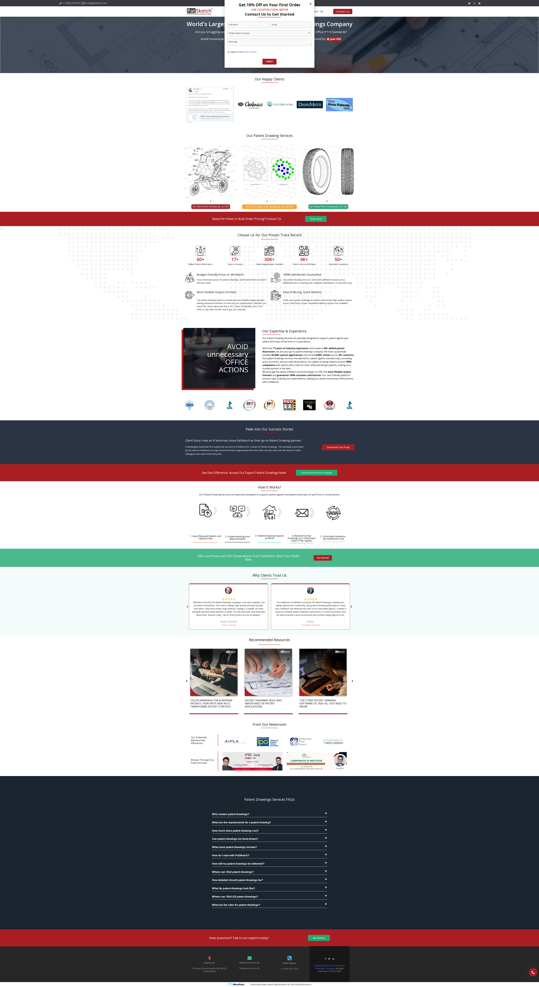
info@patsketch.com (249, 968)
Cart (321, 11)
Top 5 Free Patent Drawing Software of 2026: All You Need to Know (322, 703)
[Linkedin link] (333, 958)
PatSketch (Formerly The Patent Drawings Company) (329, 967)
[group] (205, 515)
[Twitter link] (329, 958)
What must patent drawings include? (234, 847)
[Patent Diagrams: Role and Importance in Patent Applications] (268, 672)
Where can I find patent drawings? (233, 871)
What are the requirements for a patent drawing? (241, 822)
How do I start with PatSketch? (230, 855)
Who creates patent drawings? (230, 814)
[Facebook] (469, 3)
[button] (208, 201)
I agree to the (244, 51)
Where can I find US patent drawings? (235, 896)
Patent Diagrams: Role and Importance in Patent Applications (263, 703)
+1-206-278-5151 (289, 968)
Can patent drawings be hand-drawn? (235, 838)
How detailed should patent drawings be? (237, 880)
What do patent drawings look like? (233, 888)
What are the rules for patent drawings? (236, 904)
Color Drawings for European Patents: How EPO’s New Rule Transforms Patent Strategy (211, 703)
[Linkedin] (479, 3)
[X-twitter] (474, 3)
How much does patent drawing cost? (235, 830)
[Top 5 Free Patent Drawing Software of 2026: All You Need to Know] (323, 672)
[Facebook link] (325, 958)
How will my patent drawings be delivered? (238, 863)
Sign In (315, 11)
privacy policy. (250, 51)
